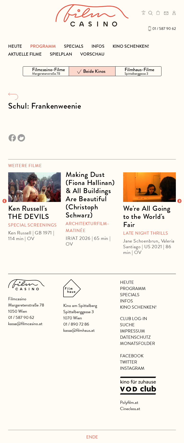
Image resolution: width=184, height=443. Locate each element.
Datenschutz (135, 337)
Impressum (132, 331)
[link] (158, 13)
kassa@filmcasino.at (25, 323)
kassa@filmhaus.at (79, 330)
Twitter (128, 362)
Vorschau (92, 54)
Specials (73, 46)
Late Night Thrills (145, 233)
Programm (43, 46)
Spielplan (61, 54)
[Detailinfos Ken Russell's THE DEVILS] (34, 187)
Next (179, 201)
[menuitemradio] (46, 71)
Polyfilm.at (129, 402)
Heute (15, 46)
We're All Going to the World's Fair (147, 216)
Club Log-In (133, 318)
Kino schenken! (131, 46)
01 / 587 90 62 (164, 28)
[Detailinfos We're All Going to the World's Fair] (149, 187)
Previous (4, 201)
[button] (143, 13)
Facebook (132, 356)
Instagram (132, 368)
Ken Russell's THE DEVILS (28, 212)
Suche (127, 325)
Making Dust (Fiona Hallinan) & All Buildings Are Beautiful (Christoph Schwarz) (90, 194)
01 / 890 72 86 (76, 324)
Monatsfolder (137, 343)
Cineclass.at (130, 408)
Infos (98, 46)
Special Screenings (32, 225)
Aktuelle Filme (25, 54)
